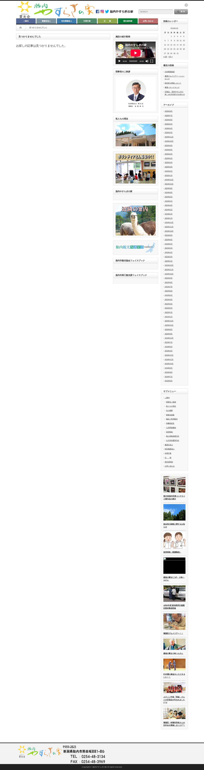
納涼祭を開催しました (173, 83)
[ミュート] (146, 61)
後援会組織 (170, 415)
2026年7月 (168, 115)
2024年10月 (169, 184)
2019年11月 (169, 338)
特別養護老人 (66, 21)
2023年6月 (168, 240)
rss (186, 5)
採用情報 (169, 432)
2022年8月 (168, 282)
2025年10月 (169, 141)
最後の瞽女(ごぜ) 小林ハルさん (173, 578)
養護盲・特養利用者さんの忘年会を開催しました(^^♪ (174, 724)
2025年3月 (168, 167)
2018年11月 (169, 359)
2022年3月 (168, 304)
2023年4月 (168, 248)
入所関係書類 (171, 428)
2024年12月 (169, 180)
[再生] (119, 61)
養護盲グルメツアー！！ (173, 633)
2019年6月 (168, 347)
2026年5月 (168, 124)
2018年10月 (169, 364)
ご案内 (26, 21)
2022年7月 (168, 287)
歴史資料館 (127, 21)
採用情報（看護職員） (172, 552)
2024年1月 (168, 218)
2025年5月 (168, 158)
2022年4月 (168, 299)
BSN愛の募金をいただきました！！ (174, 675)
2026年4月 (168, 128)
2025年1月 (168, 175)
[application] (136, 53)
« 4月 (165, 57)
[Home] (20, 28)
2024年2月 (168, 214)
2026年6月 (168, 120)
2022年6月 (168, 291)
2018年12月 (169, 355)
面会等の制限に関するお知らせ (174, 525)
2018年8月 (168, 372)
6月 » (170, 57)
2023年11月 (169, 227)
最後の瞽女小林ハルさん (173, 653)
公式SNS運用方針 (172, 440)
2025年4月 (168, 162)
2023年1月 (168, 261)
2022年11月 (169, 269)
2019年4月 (168, 351)
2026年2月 (168, 132)
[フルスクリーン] (151, 61)
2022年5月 (168, 295)
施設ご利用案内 (172, 419)
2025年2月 (168, 171)
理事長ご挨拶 (171, 402)
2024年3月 (168, 210)
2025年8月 (168, 150)
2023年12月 (169, 222)
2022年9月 (168, 278)
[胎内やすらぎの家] (55, 17)
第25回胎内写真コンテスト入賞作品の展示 (174, 497)
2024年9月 (168, 188)
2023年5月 (168, 244)
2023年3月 (168, 252)
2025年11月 (169, 137)
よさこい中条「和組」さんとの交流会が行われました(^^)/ (174, 699)
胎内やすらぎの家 (99, 767)
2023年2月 (168, 257)
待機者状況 (170, 423)
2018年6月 (168, 381)
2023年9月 (168, 235)
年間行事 (87, 21)
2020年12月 (169, 321)
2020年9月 (168, 329)
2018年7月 (168, 377)
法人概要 (169, 410)
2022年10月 (169, 274)
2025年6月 (168, 154)
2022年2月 (168, 308)
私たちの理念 (171, 406)
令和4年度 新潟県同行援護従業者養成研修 (174, 606)
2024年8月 (168, 192)
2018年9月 (168, 368)
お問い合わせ (148, 21)
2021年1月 (168, 317)
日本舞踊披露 (170, 72)
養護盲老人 (46, 21)
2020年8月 (168, 334)
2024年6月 (168, 197)
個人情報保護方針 (172, 436)
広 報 (107, 21)
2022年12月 (169, 265)
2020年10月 (169, 325)
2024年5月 (168, 201)
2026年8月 (168, 111)
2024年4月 (168, 205)
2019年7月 (168, 342)
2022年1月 (168, 312)
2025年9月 (168, 145)
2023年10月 (169, 231)
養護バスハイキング (172, 87)
